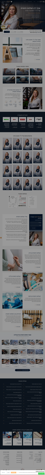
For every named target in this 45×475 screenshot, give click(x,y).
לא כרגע (8, 472)
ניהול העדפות (3, 472)
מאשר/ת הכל (13, 472)
